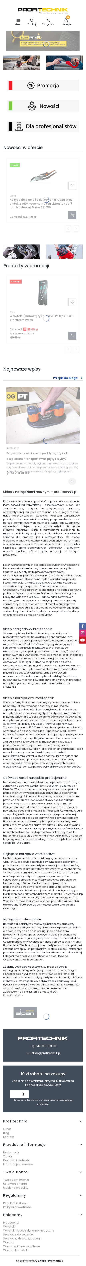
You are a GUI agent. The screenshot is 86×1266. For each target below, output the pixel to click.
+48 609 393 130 (46, 1046)
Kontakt (8, 1137)
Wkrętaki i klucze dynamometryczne (28, 1230)
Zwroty (8, 1156)
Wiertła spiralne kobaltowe (21, 1246)
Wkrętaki (9, 1227)
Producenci (11, 1223)
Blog (6, 1133)
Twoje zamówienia (16, 1180)
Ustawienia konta (15, 1184)
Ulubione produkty (15, 1188)
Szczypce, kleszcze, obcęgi (21, 1238)
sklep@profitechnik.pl (46, 1053)
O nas (7, 1129)
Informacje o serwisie (18, 1164)
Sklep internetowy (38, 1260)
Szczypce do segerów (18, 1234)
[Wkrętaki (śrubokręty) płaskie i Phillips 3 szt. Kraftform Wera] (43, 293)
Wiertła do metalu (16, 1250)
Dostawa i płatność (16, 1160)
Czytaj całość (20, 473)
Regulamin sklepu (15, 1203)
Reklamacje (11, 1152)
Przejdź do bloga (65, 378)
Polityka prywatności (17, 1207)
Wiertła (8, 1242)
